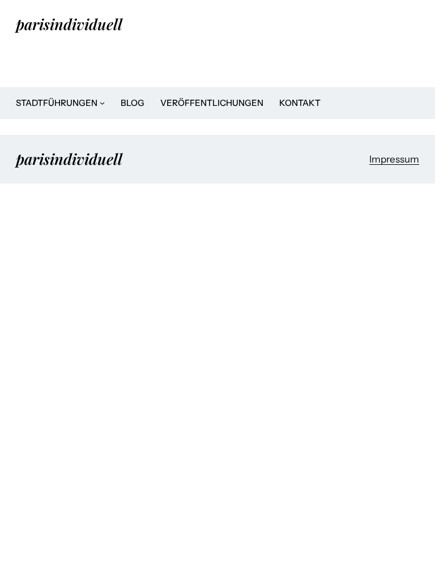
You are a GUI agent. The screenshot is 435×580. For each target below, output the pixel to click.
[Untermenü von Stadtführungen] (102, 102)
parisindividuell (69, 24)
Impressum (394, 159)
